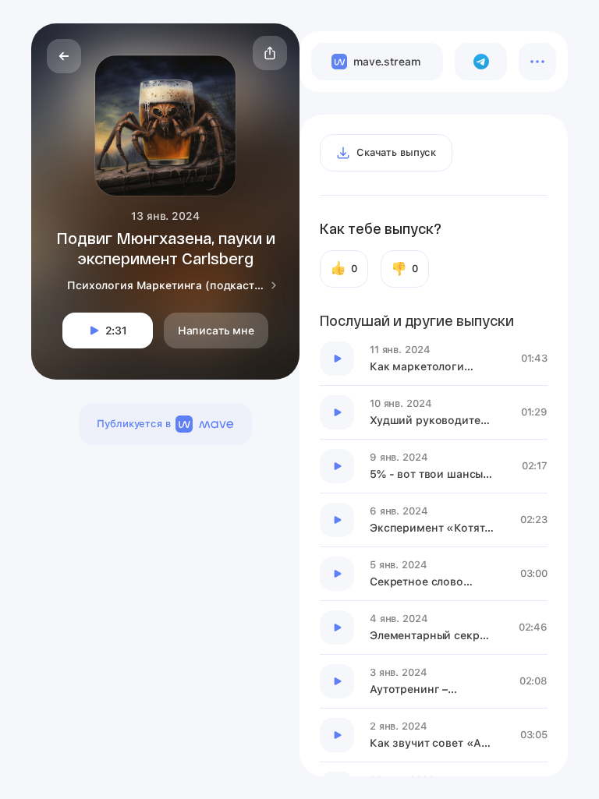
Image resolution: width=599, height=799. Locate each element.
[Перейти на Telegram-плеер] (481, 61)
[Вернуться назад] (64, 56)
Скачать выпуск (396, 152)
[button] (270, 53)
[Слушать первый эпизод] (337, 358)
